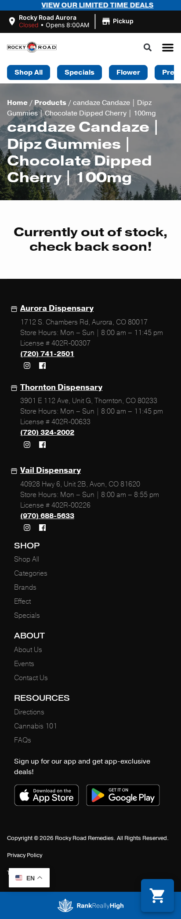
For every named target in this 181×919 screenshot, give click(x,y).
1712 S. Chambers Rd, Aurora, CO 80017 (84, 322)
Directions (29, 712)
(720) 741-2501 (47, 354)
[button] (71, 21)
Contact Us (31, 678)
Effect (22, 601)
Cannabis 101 (35, 726)
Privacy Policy (24, 855)
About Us (28, 650)
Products (50, 103)
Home (17, 103)
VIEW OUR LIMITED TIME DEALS (88, 5)
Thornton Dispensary (61, 387)
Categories (30, 573)
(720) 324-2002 (47, 432)
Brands (25, 587)
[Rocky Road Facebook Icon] (42, 365)
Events (24, 664)
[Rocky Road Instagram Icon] (26, 365)
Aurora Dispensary (57, 308)
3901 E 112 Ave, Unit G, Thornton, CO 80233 (88, 401)
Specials (27, 615)
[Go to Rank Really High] (90, 905)
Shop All (26, 559)
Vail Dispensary (50, 470)
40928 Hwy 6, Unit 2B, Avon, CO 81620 (80, 484)
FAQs (22, 740)
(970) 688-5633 (47, 516)
